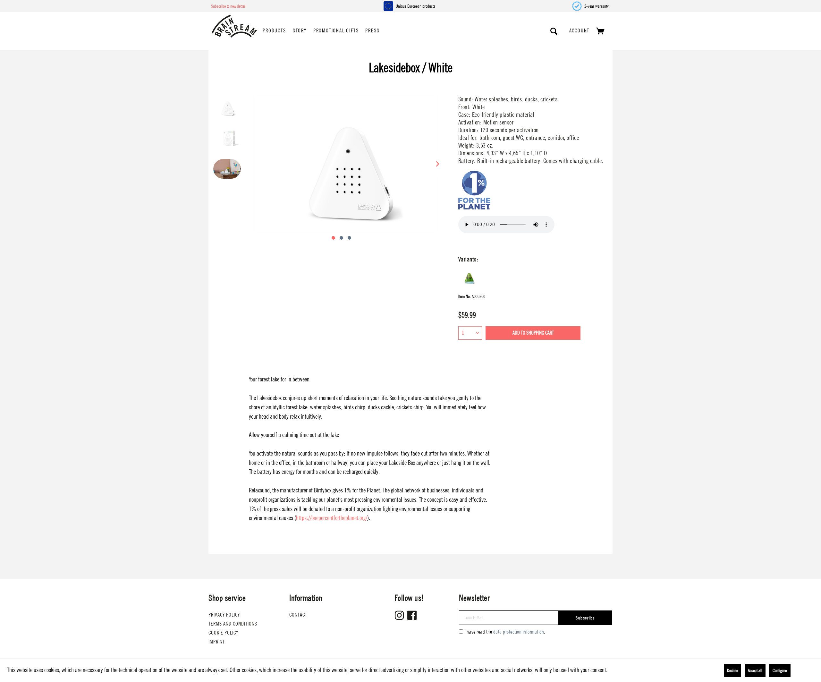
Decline (732, 670)
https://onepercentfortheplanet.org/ (331, 518)
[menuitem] (274, 31)
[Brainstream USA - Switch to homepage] (234, 26)
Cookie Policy (223, 633)
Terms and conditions (232, 624)
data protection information (518, 632)
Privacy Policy (224, 615)
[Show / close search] (554, 31)
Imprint (216, 642)
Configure (780, 670)
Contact (298, 615)
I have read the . (504, 632)
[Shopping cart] (601, 31)
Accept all (755, 670)
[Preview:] (227, 110)
